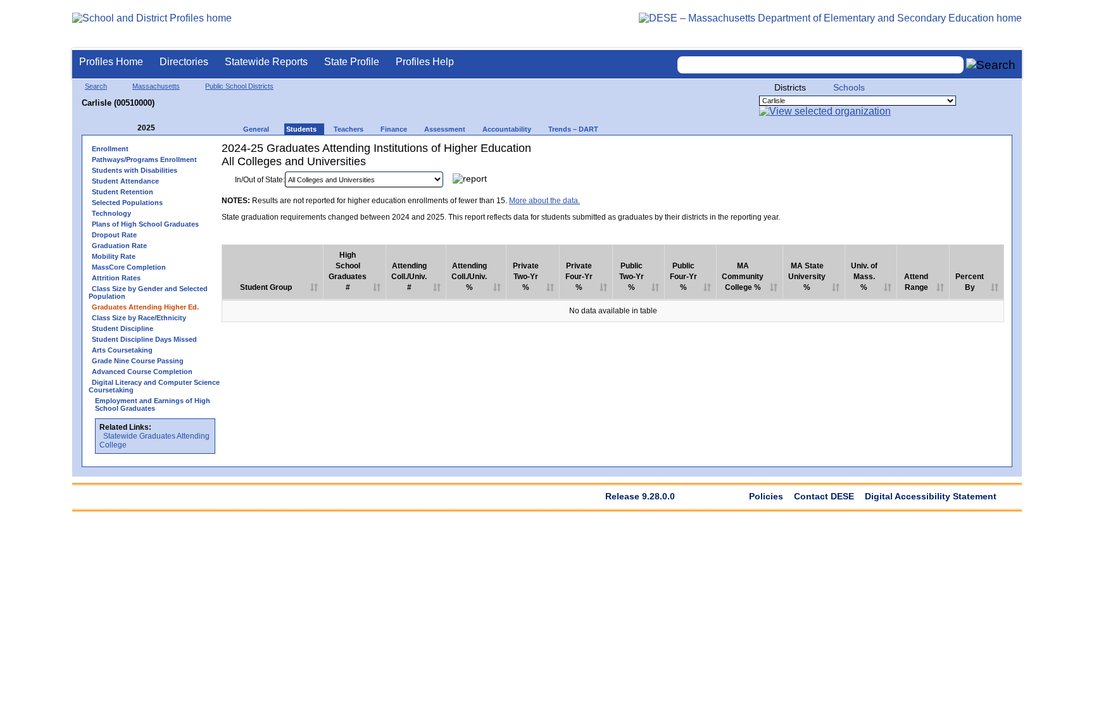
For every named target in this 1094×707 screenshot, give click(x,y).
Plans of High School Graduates (145, 224)
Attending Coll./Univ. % (469, 276)
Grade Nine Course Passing (138, 361)
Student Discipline (122, 328)
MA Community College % (743, 276)
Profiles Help (425, 61)
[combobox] (820, 64)
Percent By (969, 282)
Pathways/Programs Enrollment (144, 159)
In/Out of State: (260, 179)
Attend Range (916, 282)
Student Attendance (125, 181)
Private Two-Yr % (526, 276)
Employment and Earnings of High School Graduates (152, 404)
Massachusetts (156, 86)
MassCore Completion (129, 267)
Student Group (266, 287)
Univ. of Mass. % (864, 276)
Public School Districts (239, 86)
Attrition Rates (116, 278)
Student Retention (122, 192)
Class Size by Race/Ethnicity (139, 318)
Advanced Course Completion (142, 371)
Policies (766, 496)
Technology (111, 213)
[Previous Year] (128, 128)
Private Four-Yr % (579, 276)
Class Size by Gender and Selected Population (148, 292)
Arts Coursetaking (122, 350)
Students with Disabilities (134, 170)
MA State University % (807, 276)
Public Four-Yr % (683, 276)
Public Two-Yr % (631, 276)
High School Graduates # (348, 271)
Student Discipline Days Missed (144, 339)
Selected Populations (127, 202)
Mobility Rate (113, 256)
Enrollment (110, 149)
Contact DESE (824, 496)
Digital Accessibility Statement (931, 496)
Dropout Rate (114, 235)
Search (96, 86)
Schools (849, 87)
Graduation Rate (119, 245)
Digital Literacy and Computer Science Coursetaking (154, 386)
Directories (184, 61)
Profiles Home (111, 61)
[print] (925, 183)
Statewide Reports (266, 61)
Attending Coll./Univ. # (409, 276)
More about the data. (544, 200)
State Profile (351, 61)
